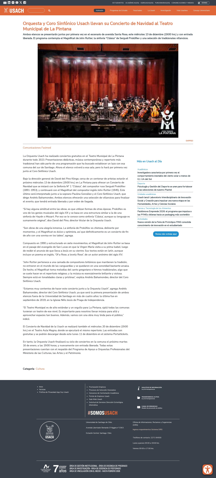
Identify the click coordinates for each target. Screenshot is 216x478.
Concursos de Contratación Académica (104, 393)
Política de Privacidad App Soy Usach (54, 392)
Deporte (141, 183)
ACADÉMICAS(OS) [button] (132, 3)
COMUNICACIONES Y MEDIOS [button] (183, 3)
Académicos (142, 169)
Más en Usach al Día (149, 161)
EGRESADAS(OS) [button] (147, 3)
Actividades (142, 219)
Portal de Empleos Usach (99, 396)
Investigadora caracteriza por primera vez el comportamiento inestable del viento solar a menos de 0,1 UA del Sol (163, 176)
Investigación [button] (166, 10)
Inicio (41, 387)
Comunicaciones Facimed (37, 147)
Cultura (40, 369)
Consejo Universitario (201, 10)
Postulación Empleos (97, 387)
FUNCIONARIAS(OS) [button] (162, 3)
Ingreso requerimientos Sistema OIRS (147, 429)
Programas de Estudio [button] (118, 10)
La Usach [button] (151, 10)
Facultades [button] (137, 10)
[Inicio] (15, 10)
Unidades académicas (146, 194)
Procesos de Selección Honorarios (102, 390)
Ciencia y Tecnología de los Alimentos (154, 208)
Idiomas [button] (204, 3)
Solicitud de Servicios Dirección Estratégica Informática (106, 403)
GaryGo (189, 140)
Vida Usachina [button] (182, 10)
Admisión (99, 10)
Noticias (42, 389)
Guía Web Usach (95, 399)
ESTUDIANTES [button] (118, 3)
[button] (208, 470)
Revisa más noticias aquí (166, 234)
